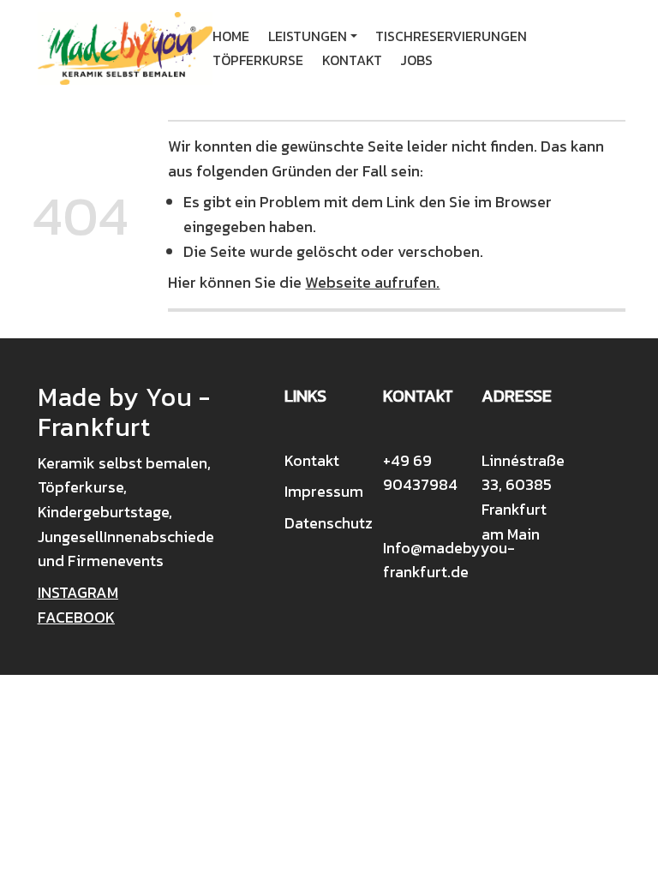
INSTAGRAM (78, 592)
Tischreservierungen (451, 36)
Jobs (416, 60)
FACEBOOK (76, 617)
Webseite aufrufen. (372, 282)
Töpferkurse (257, 60)
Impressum (323, 491)
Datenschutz (328, 522)
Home (230, 36)
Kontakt (352, 60)
